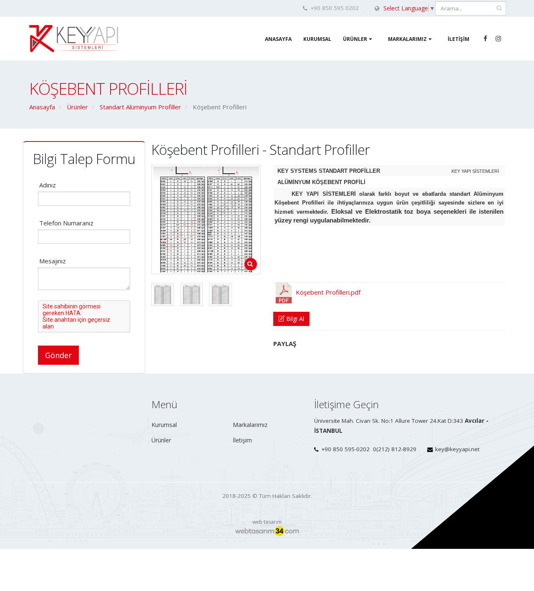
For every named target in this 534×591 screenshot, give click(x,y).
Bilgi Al (294, 319)
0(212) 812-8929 (394, 449)
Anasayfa (278, 39)
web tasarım (267, 521)
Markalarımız (407, 39)
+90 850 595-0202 (345, 449)
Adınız (47, 185)
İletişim (458, 39)
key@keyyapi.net (457, 449)
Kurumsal (317, 39)
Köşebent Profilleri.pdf (327, 292)
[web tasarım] (267, 531)
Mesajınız (52, 261)
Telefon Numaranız (66, 223)
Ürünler (355, 39)
